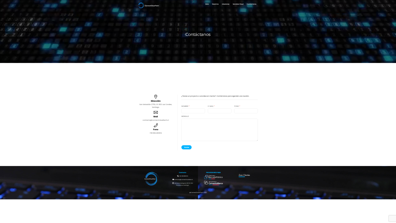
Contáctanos (251, 4)
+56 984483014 (183, 176)
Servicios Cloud (238, 4)
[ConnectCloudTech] (148, 7)
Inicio (207, 4)
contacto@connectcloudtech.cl (183, 179)
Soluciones (225, 4)
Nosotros (215, 4)
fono (237, 106)
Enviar (186, 147)
